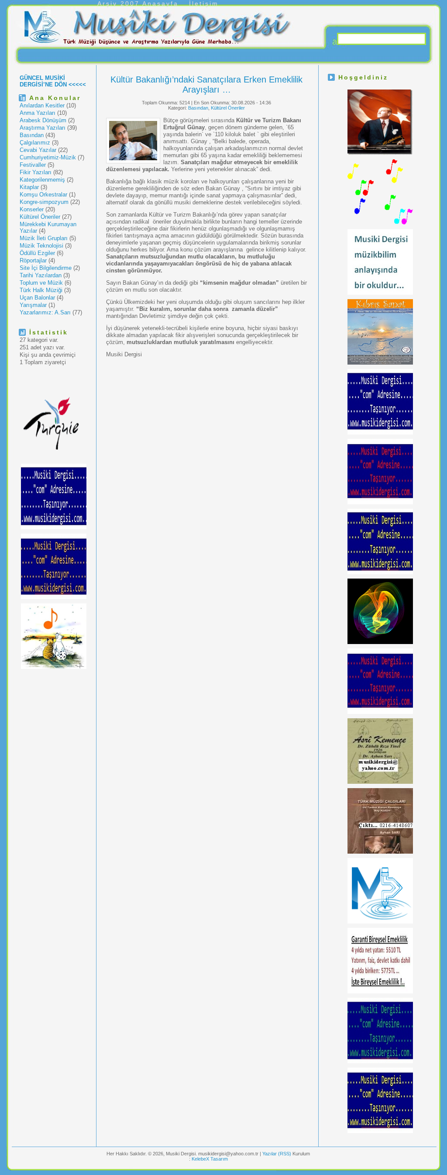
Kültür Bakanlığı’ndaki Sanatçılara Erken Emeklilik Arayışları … (206, 84)
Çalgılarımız (35, 142)
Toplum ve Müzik (41, 282)
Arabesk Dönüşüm (43, 120)
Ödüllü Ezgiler (37, 253)
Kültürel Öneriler (40, 217)
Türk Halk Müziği (41, 290)
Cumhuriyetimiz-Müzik (48, 157)
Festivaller (33, 165)
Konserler (32, 209)
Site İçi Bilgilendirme (46, 268)
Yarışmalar (33, 305)
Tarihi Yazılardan (41, 275)
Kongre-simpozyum (44, 202)
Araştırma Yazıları (42, 127)
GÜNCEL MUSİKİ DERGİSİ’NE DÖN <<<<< (53, 81)
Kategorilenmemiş (42, 179)
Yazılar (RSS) (277, 1153)
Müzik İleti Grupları (44, 238)
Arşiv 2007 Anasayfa (138, 3)
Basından (32, 135)
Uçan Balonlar (37, 297)
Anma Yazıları (37, 113)
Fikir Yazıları (36, 172)
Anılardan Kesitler (42, 105)
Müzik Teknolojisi (41, 245)
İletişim (204, 3)
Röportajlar (33, 260)
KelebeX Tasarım (210, 1158)
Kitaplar (29, 187)
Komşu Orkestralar (43, 194)
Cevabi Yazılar (38, 150)
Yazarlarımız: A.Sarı (45, 312)
